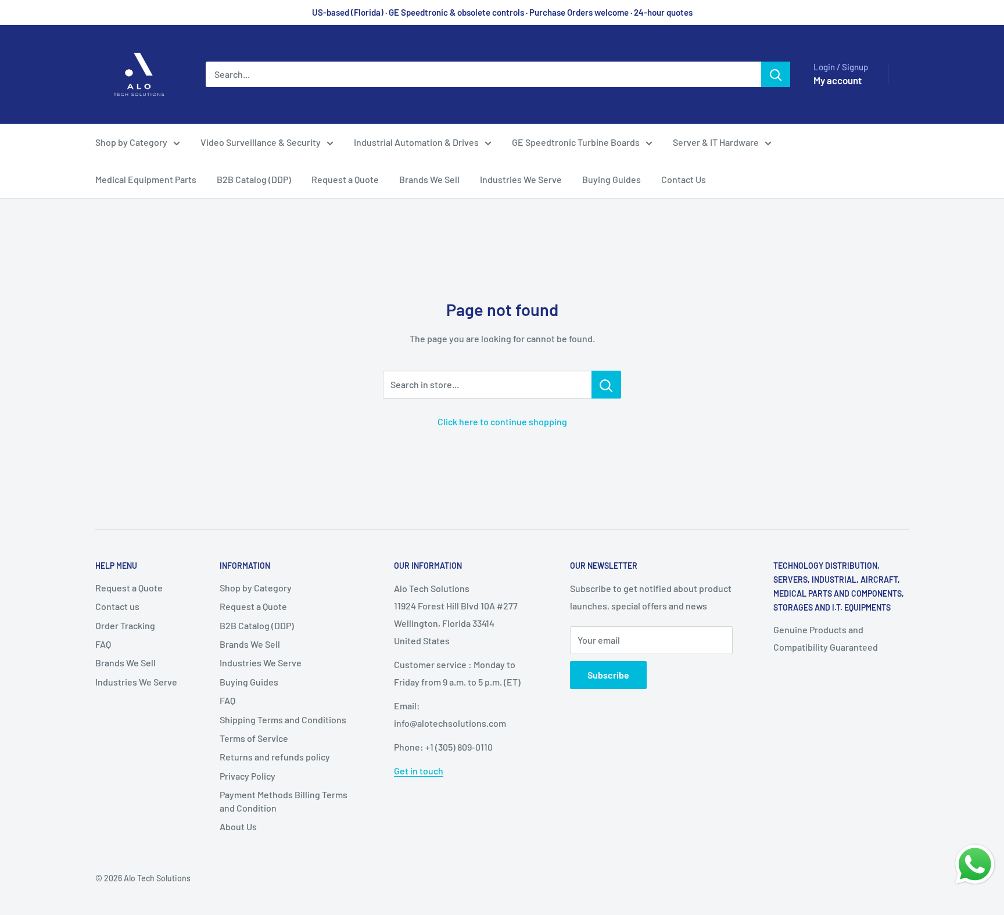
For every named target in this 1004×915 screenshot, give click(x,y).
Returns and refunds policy (275, 756)
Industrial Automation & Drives (416, 142)
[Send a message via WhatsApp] (975, 864)
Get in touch (418, 770)
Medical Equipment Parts (145, 179)
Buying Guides (611, 179)
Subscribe (608, 674)
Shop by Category (131, 142)
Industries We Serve (521, 179)
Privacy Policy (247, 775)
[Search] (775, 74)
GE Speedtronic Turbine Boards (576, 142)
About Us (238, 826)
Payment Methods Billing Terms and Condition (283, 801)
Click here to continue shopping (502, 421)
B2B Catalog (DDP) (254, 179)
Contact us (117, 606)
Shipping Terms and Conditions (283, 719)
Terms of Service (254, 738)
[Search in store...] (606, 385)
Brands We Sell (429, 179)
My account (837, 80)
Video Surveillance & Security (260, 142)
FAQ (103, 644)
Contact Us (683, 179)
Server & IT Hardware (716, 142)
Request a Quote (345, 179)
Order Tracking (125, 625)
